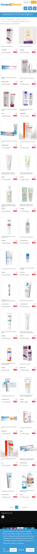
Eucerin (3, 240)
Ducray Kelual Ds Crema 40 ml (9, 268)
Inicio (3, 19)
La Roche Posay (23, 240)
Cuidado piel (6, 21)
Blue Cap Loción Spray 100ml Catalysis (27, 269)
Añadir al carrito (10, 56)
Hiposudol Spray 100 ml (26, 427)
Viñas (21, 81)
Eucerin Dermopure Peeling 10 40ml (9, 332)
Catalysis (22, 272)
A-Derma (22, 208)
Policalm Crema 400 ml (25, 46)
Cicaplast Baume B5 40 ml (8, 491)
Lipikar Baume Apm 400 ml (26, 237)
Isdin (3, 113)
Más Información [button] (6, 550)
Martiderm (23, 113)
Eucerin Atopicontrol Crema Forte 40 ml (8, 237)
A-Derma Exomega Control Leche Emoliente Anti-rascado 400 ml (9, 205)
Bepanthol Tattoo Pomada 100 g (9, 427)
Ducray (22, 177)
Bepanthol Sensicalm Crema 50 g (9, 142)
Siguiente (25, 507)
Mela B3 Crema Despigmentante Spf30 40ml (8, 300)
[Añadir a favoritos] (16, 50)
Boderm (22, 50)
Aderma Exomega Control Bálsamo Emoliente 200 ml (26, 205)
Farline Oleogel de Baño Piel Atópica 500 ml (8, 364)
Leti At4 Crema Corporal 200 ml (27, 141)
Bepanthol (4, 431)
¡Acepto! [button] (13, 550)
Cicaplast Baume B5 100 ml (8, 395)
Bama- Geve (22, 367)
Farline (3, 367)
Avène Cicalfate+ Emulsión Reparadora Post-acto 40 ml (8, 173)
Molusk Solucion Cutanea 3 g (27, 78)
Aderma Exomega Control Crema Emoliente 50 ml (26, 396)
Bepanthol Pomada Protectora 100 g (9, 78)
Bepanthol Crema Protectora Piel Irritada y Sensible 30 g (27, 459)
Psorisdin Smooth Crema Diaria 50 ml (9, 110)
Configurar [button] (30, 550)
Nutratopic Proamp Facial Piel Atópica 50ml (27, 491)
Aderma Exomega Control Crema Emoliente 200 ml (26, 173)
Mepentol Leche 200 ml (7, 46)
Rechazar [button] (21, 550)
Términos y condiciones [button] (17, 543)
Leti (21, 145)
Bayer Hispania (5, 81)
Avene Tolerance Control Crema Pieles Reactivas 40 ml (27, 332)
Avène (3, 177)
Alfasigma (4, 50)
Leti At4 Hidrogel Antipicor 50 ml (9, 459)
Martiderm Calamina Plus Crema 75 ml (26, 110)
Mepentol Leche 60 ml (25, 364)
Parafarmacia (10, 19)
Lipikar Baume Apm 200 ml (26, 300)
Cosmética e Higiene (21, 19)
